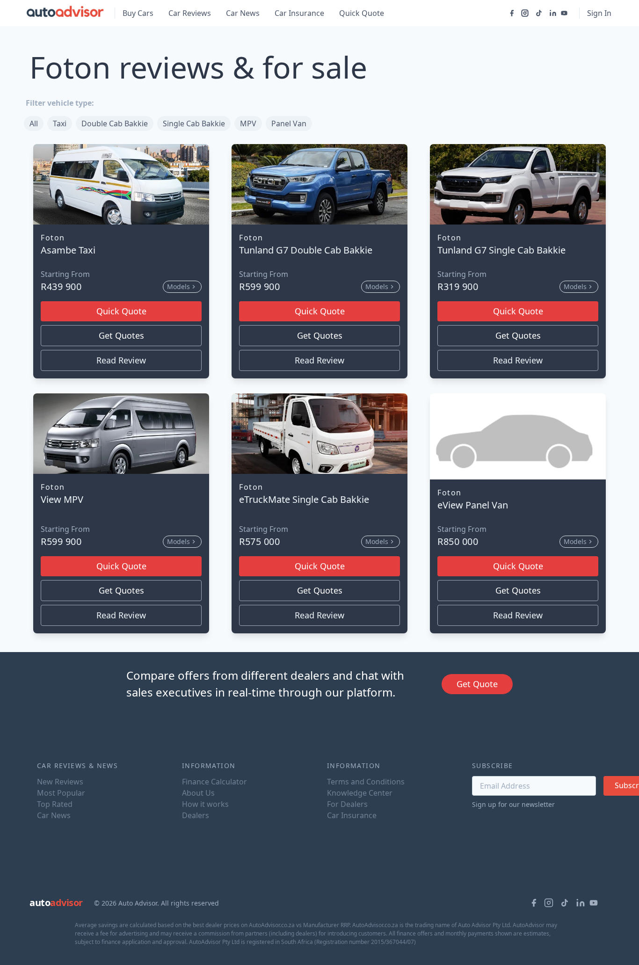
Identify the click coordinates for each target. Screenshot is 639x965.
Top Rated (55, 804)
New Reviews (60, 781)
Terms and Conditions (366, 781)
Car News (243, 13)
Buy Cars (138, 13)
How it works (205, 804)
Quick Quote (361, 13)
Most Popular (61, 793)
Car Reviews (189, 13)
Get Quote (477, 683)
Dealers (195, 815)
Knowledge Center (359, 793)
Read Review (121, 360)
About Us (198, 793)
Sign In (599, 13)
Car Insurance (299, 13)
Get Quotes (121, 335)
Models (178, 286)
